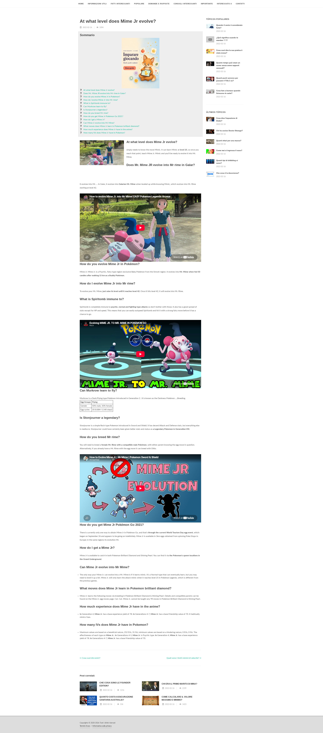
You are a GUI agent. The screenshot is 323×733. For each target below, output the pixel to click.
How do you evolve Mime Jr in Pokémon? (101, 97)
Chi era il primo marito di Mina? (179, 715)
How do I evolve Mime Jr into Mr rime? (100, 100)
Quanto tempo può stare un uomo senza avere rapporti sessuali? (228, 65)
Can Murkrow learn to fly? (95, 107)
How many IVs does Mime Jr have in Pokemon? (104, 133)
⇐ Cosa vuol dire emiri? (90, 690)
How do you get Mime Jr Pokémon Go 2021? (103, 116)
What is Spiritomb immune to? (96, 103)
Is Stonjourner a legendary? (95, 110)
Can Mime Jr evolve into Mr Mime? (98, 123)
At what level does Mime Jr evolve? (99, 90)
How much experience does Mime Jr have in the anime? (107, 129)
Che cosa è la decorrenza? (227, 205)
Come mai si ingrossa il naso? (229, 182)
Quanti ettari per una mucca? (228, 172)
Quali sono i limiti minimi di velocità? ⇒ (184, 690)
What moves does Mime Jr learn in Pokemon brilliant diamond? (111, 126)
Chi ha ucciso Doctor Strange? (229, 162)
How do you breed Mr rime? (95, 113)
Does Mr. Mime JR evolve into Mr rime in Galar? (104, 93)
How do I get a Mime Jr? (94, 120)
